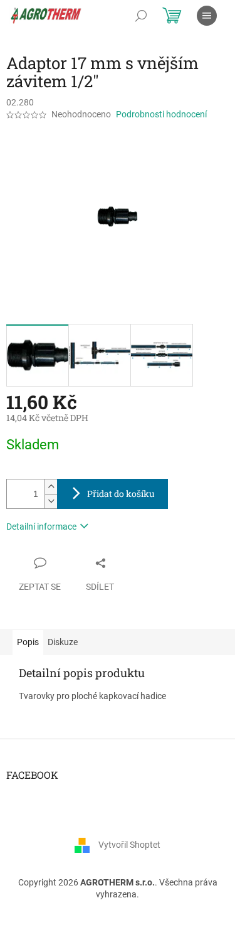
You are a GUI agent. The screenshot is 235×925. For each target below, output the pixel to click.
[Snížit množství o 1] (50, 501)
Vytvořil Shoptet (129, 845)
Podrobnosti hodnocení (161, 114)
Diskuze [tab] (63, 642)
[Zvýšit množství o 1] (50, 486)
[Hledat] (141, 15)
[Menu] (206, 15)
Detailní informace (41, 526)
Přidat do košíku (121, 494)
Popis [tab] (28, 642)
